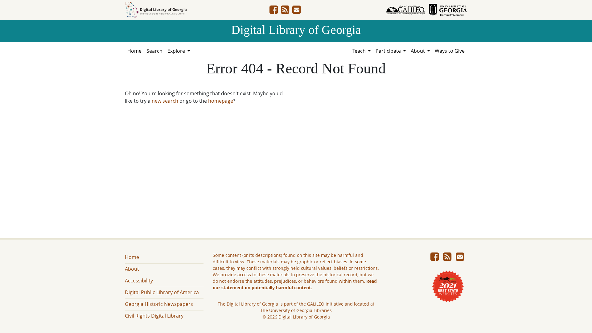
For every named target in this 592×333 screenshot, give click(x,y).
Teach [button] (359, 50)
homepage (220, 100)
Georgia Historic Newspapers (159, 304)
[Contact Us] (296, 11)
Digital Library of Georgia (296, 30)
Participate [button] (389, 50)
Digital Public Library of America (162, 292)
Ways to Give (450, 50)
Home (134, 50)
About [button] (418, 50)
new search (165, 100)
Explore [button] (176, 50)
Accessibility (139, 280)
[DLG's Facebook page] (273, 11)
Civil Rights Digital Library (154, 315)
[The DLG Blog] (285, 11)
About (132, 268)
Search (154, 50)
